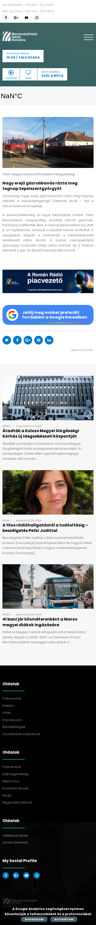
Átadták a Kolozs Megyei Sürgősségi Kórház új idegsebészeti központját (40, 433)
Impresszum (12, 720)
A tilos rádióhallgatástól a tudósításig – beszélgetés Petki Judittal (45, 527)
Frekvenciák (11, 698)
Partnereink (11, 767)
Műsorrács (10, 781)
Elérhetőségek (13, 727)
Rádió (7, 795)
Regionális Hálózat (17, 802)
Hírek (6, 713)
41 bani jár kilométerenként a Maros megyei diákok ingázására (39, 621)
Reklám (8, 706)
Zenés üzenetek (15, 842)
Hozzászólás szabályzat (21, 734)
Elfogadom (34, 919)
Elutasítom (63, 919)
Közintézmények (15, 788)
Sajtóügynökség (15, 774)
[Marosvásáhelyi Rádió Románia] (19, 36)
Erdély (6, 426)
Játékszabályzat (15, 835)
